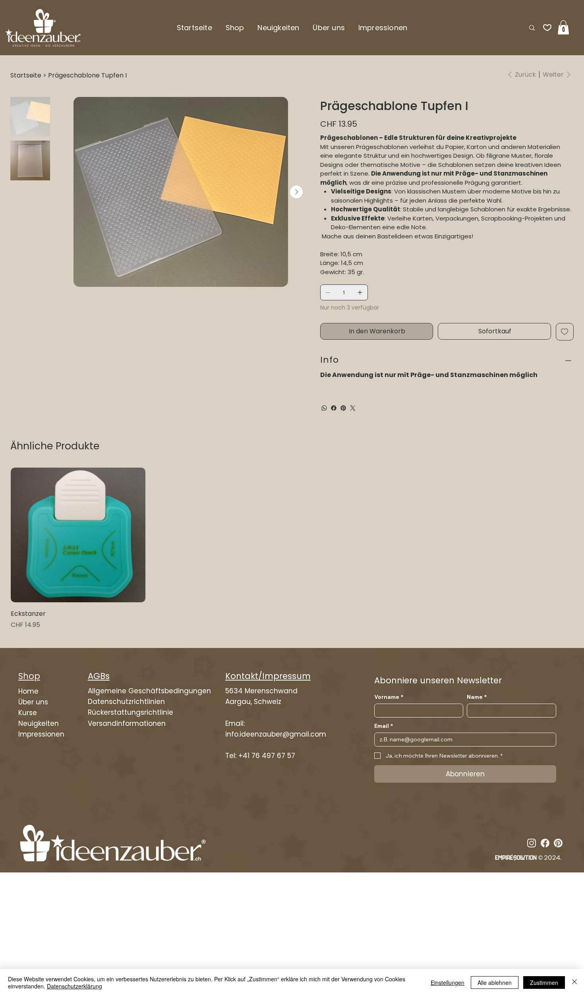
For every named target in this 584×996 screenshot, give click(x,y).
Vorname (388, 697)
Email (383, 726)
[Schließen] (574, 982)
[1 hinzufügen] (360, 292)
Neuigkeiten (38, 723)
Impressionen (41, 734)
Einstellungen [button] (447, 982)
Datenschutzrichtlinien (126, 701)
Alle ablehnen (495, 982)
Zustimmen (544, 982)
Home (28, 691)
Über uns (33, 702)
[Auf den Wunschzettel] (565, 331)
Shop (29, 676)
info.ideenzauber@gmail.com (275, 734)
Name (477, 697)
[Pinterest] (343, 408)
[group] (292, 548)
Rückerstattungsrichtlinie (130, 712)
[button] (235, 27)
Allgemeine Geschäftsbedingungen (149, 691)
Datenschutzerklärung (74, 986)
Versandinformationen (127, 723)
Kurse (27, 713)
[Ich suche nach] (532, 27)
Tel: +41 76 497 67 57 (260, 755)
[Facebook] (334, 408)
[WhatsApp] (324, 408)
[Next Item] (296, 192)
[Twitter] (353, 408)
